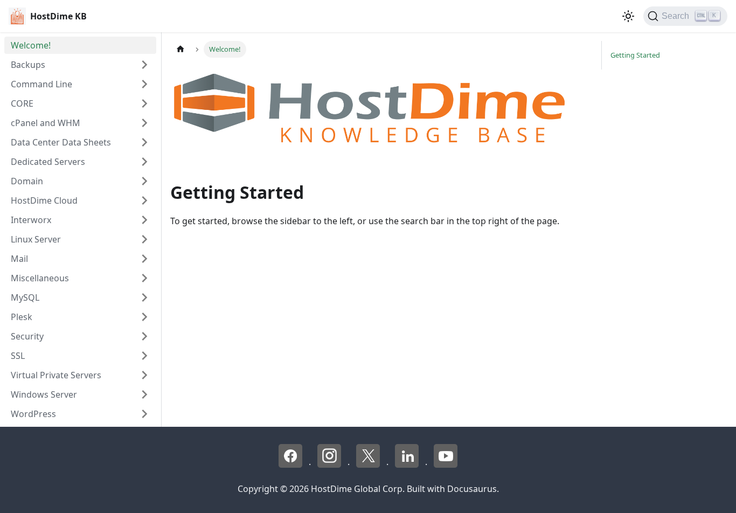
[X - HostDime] (369, 464)
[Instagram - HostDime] (330, 464)
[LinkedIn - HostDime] (408, 464)
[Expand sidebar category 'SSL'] (144, 355)
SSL (18, 356)
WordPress (33, 414)
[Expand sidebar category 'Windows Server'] (144, 394)
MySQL (25, 297)
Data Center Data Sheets (61, 142)
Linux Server (36, 239)
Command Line (41, 84)
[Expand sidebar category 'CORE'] (144, 103)
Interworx (31, 220)
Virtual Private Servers (56, 375)
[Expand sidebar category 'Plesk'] (144, 316)
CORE (22, 103)
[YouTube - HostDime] (445, 464)
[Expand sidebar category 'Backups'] (144, 64)
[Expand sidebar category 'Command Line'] (144, 84)
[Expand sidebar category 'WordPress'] (144, 413)
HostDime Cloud (44, 200)
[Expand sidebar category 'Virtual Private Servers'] (144, 375)
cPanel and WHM (45, 123)
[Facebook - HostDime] (291, 464)
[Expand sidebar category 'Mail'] (144, 258)
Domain (27, 181)
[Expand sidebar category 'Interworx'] (144, 219)
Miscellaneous (40, 278)
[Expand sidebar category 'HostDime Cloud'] (144, 200)
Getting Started (635, 55)
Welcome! (31, 45)
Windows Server (44, 394)
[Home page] (180, 49)
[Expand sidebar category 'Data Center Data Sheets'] (144, 142)
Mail (19, 259)
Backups (28, 65)
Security (27, 336)
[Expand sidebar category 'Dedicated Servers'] (144, 161)
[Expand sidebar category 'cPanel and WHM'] (144, 122)
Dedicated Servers (48, 162)
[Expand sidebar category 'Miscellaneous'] (144, 278)
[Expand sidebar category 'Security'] (144, 336)
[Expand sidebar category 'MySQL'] (144, 297)
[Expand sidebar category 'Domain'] (144, 181)
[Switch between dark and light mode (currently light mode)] (628, 16)
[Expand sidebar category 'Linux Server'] (144, 239)
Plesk (21, 317)
